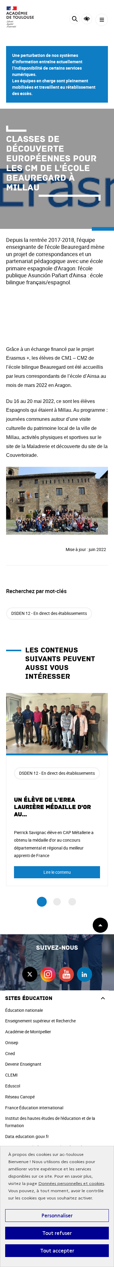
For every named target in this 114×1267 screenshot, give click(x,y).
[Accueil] (23, 17)
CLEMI (11, 1075)
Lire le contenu (57, 872)
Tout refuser (57, 1233)
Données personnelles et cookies (71, 1183)
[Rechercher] (74, 20)
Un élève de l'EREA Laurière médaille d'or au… (52, 807)
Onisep (11, 1042)
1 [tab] (42, 902)
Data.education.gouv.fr (27, 1136)
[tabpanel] (57, 789)
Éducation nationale (24, 1010)
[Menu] (101, 20)
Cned (10, 1053)
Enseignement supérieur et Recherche (40, 1021)
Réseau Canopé (20, 1097)
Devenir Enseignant (23, 1064)
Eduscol (12, 1086)
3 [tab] (72, 902)
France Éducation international (34, 1107)
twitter (29, 974)
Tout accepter (57, 1250)
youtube (66, 974)
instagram (48, 974)
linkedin (84, 974)
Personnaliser (57, 1215)
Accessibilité (86, 19)
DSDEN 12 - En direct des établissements (49, 613)
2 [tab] (57, 902)
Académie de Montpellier (28, 1031)
